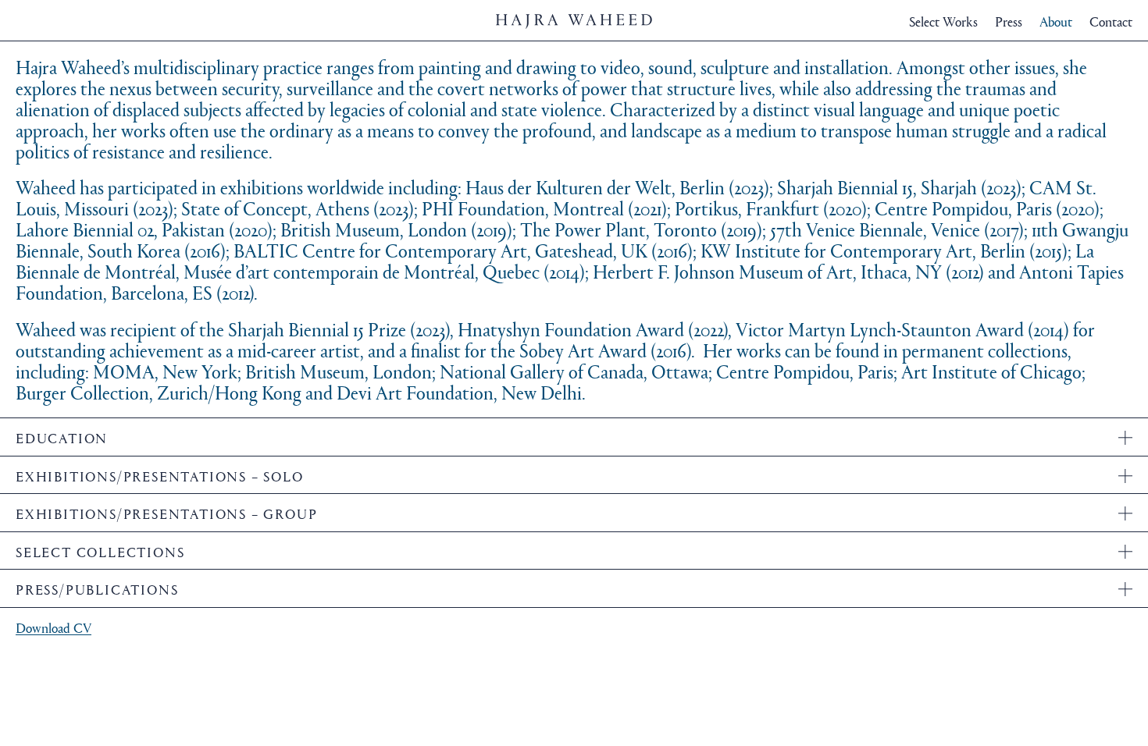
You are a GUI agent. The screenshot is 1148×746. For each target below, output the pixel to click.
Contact (1110, 21)
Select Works (943, 21)
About (1055, 21)
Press (1008, 21)
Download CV (53, 628)
